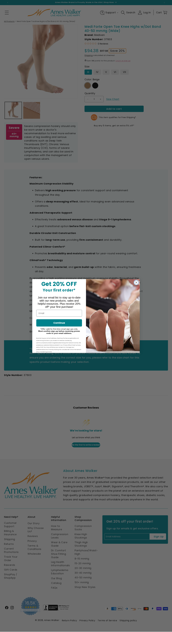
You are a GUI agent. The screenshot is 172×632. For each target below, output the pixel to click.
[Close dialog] (136, 282)
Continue (59, 322)
